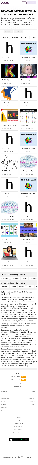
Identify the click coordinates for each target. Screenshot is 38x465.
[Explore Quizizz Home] (5, 3)
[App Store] (14, 439)
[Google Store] (24, 439)
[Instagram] (22, 457)
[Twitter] (16, 457)
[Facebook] (19, 457)
